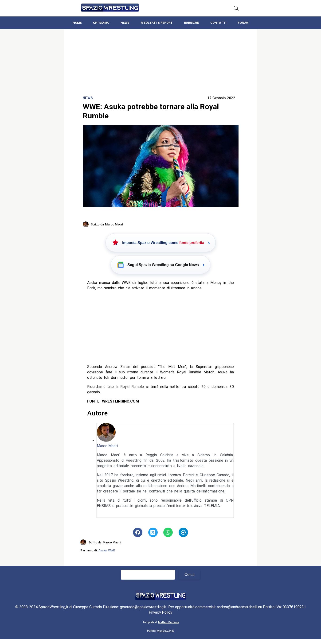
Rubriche (191, 22)
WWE (111, 550)
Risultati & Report (157, 22)
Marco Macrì (107, 446)
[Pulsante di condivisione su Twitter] (153, 532)
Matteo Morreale (168, 622)
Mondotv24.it (165, 630)
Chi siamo (101, 22)
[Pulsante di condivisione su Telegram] (183, 532)
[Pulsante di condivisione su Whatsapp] (168, 532)
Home (77, 22)
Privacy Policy (160, 612)
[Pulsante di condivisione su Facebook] (137, 532)
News (125, 22)
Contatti (218, 22)
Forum (243, 22)
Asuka (102, 550)
